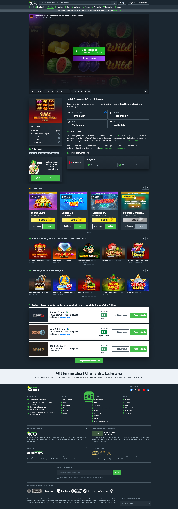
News (119, 7)
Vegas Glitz (136, 292)
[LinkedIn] (148, 390)
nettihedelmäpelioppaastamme (112, 148)
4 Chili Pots (87, 292)
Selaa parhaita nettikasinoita (89, 361)
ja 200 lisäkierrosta (63, 316)
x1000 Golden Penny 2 (113, 293)
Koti (32, 7)
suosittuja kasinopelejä (129, 140)
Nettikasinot (41, 7)
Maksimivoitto (77, 122)
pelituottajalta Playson (43, 17)
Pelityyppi (117, 112)
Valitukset (77, 7)
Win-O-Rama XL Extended (62, 261)
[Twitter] (135, 390)
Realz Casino (56, 345)
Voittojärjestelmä (119, 122)
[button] (87, 91)
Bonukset (60, 7)
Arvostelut (97, 7)
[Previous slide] (144, 188)
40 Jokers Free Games (39, 261)
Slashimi (111, 260)
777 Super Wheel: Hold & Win (137, 261)
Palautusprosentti (78, 112)
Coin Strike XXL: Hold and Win (64, 293)
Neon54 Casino (57, 329)
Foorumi (87, 7)
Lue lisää (110, 10)
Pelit (51, 7)
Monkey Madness (87, 261)
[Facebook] (131, 390)
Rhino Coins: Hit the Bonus (38, 293)
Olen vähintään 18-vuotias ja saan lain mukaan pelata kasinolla (81, 478)
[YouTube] (144, 390)
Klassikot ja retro (44, 153)
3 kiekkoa (55, 153)
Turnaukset (109, 7)
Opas (68, 7)
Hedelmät (33, 153)
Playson (118, 135)
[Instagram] (139, 390)
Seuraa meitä (134, 387)
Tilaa (117, 472)
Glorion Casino (57, 312)
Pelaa (49, 226)
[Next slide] (147, 188)
